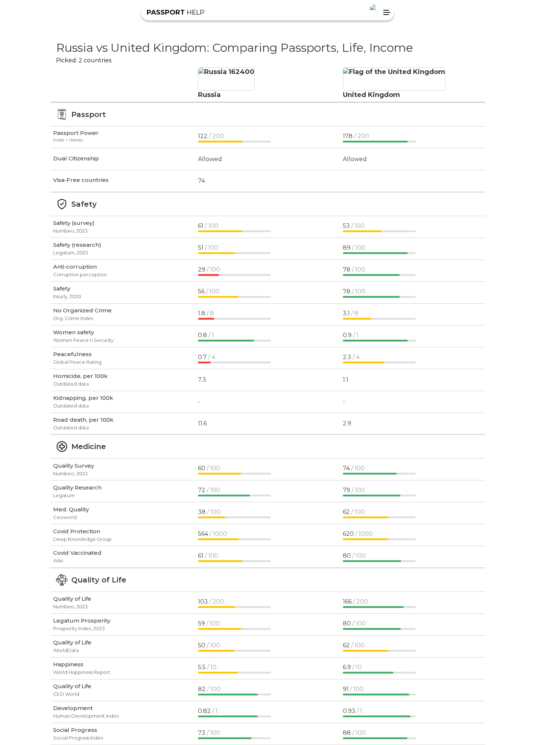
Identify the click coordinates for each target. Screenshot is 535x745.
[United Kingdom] (394, 72)
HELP (176, 12)
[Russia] (226, 72)
